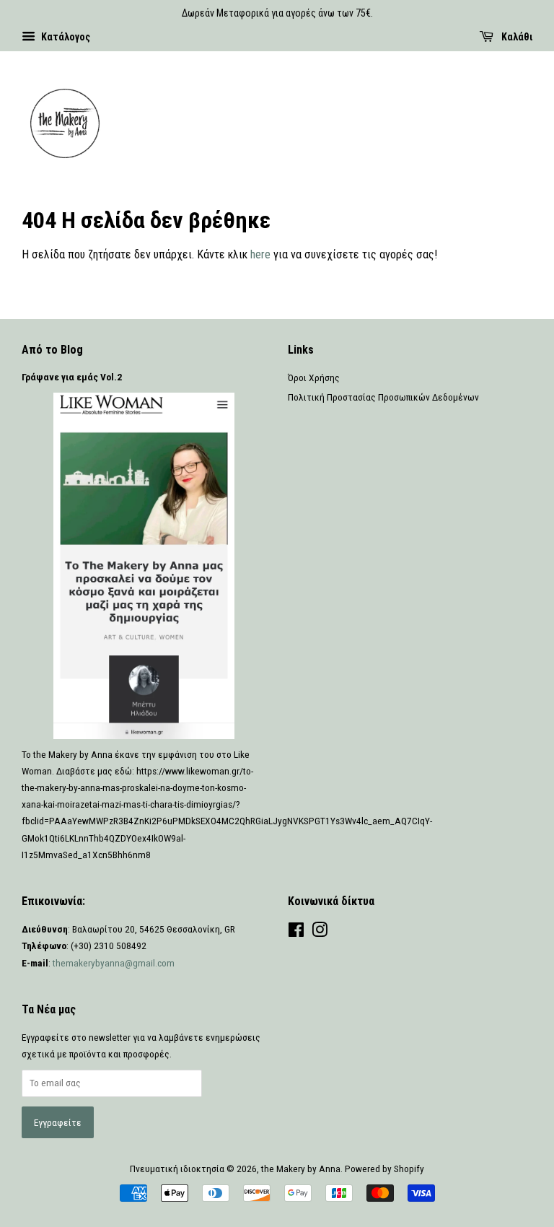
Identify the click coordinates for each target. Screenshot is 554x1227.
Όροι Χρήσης (314, 377)
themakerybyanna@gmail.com (114, 963)
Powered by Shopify (384, 1168)
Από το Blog (52, 350)
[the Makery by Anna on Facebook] (296, 932)
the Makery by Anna (300, 1168)
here (260, 254)
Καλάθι (515, 37)
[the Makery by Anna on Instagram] (319, 932)
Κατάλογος (64, 37)
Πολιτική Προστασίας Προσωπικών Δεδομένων (383, 397)
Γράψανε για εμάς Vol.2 (72, 377)
